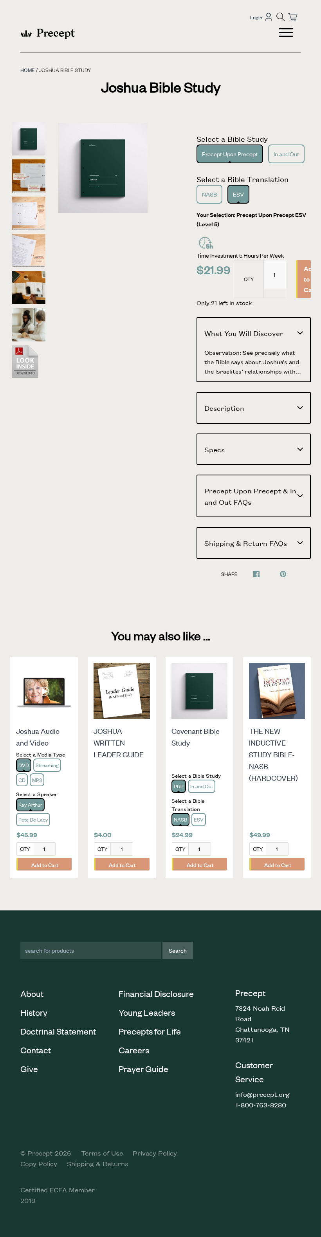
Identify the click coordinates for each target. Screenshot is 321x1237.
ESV (238, 194)
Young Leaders (147, 1012)
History (33, 1012)
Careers (134, 1049)
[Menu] (287, 33)
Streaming (47, 765)
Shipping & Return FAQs (245, 542)
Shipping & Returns (97, 1163)
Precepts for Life (150, 1031)
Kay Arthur (30, 804)
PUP (179, 786)
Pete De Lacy (33, 819)
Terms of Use (102, 1153)
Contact (35, 1049)
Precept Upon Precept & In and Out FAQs (250, 496)
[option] (103, 168)
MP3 (37, 780)
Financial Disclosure (156, 993)
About (31, 993)
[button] (280, 17)
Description (224, 407)
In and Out (286, 154)
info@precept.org (262, 1094)
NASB (209, 194)
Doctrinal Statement (58, 1031)
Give (29, 1068)
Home (27, 70)
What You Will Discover (243, 333)
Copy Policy (38, 1163)
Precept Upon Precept (230, 154)
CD (21, 780)
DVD (23, 765)
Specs (214, 449)
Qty (249, 279)
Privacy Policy (155, 1153)
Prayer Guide (143, 1068)
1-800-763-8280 (260, 1104)
